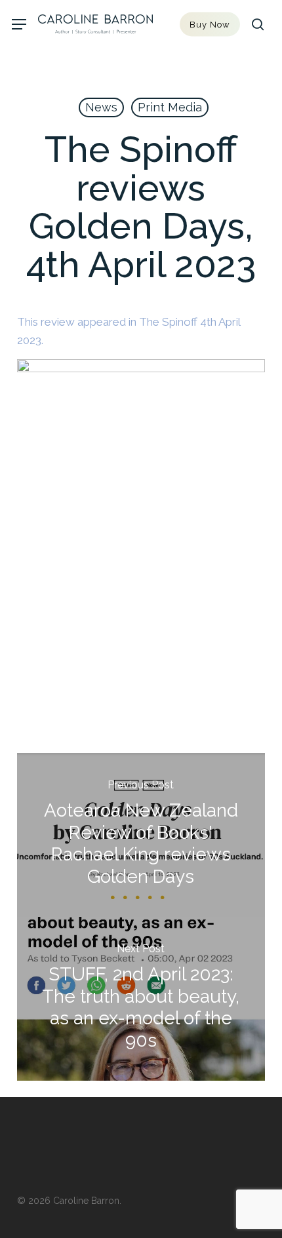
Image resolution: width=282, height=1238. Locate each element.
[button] (19, 24)
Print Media (170, 107)
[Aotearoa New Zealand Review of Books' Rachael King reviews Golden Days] (141, 835)
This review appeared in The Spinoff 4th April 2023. (128, 331)
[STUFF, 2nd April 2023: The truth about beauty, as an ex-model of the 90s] (141, 999)
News (101, 107)
